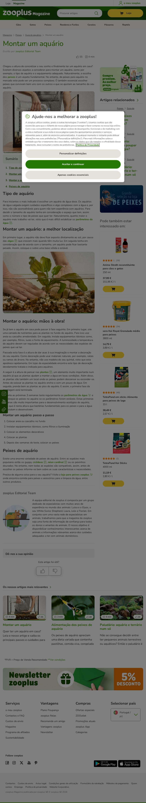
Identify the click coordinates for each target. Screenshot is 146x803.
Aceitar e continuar (73, 164)
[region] (73, 146)
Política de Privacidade (87, 144)
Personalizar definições (73, 153)
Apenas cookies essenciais (73, 175)
